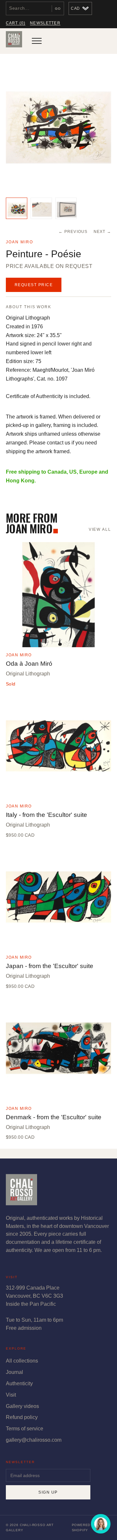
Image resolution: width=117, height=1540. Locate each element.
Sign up (48, 1492)
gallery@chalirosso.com (33, 1440)
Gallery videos (22, 1406)
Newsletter (45, 23)
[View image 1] (16, 208)
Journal (14, 1372)
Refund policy (22, 1417)
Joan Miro (19, 242)
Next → (102, 231)
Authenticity (19, 1383)
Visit (11, 1395)
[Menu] (37, 40)
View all (100, 529)
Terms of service (24, 1428)
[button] (58, 127)
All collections (22, 1361)
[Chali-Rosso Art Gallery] (14, 41)
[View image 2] (41, 208)
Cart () (15, 23)
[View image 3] (66, 208)
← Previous (72, 231)
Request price (34, 285)
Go (58, 8)
